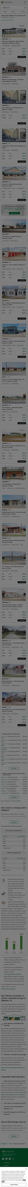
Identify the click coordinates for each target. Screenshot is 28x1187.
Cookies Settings (14, 1184)
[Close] (26, 1169)
